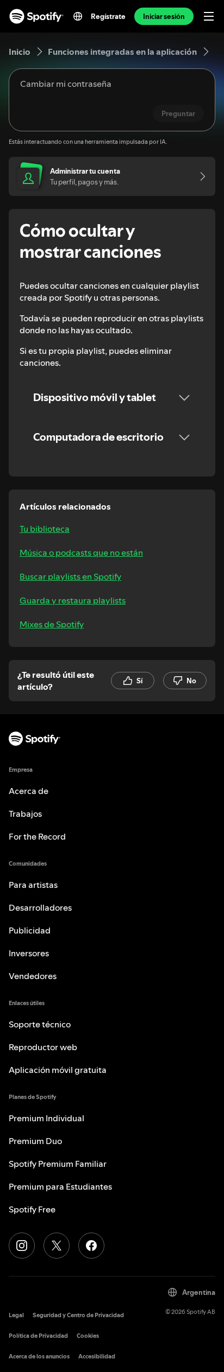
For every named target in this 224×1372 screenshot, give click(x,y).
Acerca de (28, 791)
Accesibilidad (96, 1356)
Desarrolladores (40, 907)
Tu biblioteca (45, 529)
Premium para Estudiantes (60, 1186)
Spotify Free (32, 1209)
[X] (56, 1246)
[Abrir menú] (208, 16)
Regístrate (108, 16)
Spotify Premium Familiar (58, 1164)
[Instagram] (22, 1246)
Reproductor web (43, 1047)
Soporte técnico (40, 1024)
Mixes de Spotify (52, 624)
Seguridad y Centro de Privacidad (78, 1315)
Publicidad (30, 930)
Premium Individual (46, 1118)
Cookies (88, 1336)
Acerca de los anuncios (39, 1356)
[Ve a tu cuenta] (199, 176)
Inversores (29, 953)
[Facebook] (91, 1246)
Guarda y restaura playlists (73, 600)
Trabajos (25, 814)
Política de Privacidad (38, 1336)
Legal (16, 1315)
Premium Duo (35, 1141)
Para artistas (33, 885)
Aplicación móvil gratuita (58, 1070)
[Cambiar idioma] (77, 16)
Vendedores (33, 976)
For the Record (37, 836)
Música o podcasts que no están (81, 552)
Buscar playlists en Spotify (70, 576)
